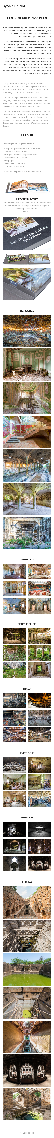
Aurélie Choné (20, 151)
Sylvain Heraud (14, 6)
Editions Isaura (34, 171)
